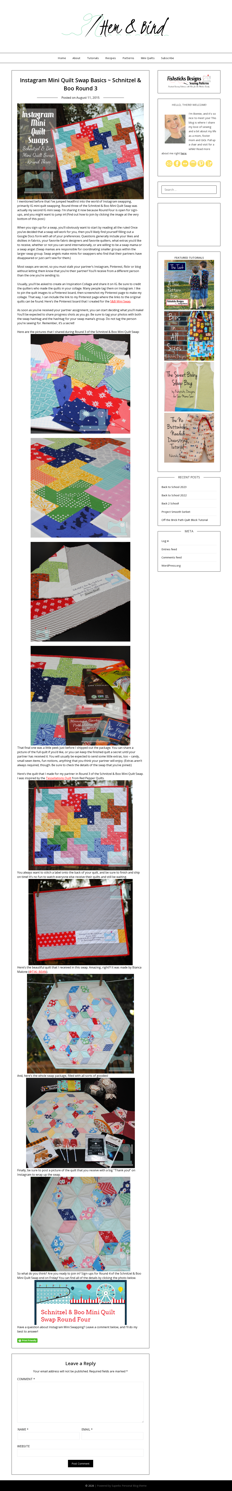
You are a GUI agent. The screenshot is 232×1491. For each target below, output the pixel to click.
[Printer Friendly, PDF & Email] (27, 1340)
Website (23, 1446)
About (76, 58)
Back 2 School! (170, 503)
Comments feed (171, 557)
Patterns (128, 58)
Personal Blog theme (134, 1485)
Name (23, 1429)
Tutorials (93, 58)
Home (62, 58)
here (184, 153)
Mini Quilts (148, 58)
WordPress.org (171, 565)
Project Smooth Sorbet (175, 511)
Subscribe (167, 58)
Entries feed (169, 549)
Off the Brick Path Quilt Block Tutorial (184, 520)
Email (87, 1429)
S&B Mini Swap (120, 301)
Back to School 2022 (174, 495)
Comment (26, 1379)
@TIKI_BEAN (37, 972)
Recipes (110, 58)
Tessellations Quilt (58, 778)
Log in (165, 541)
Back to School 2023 (174, 487)
